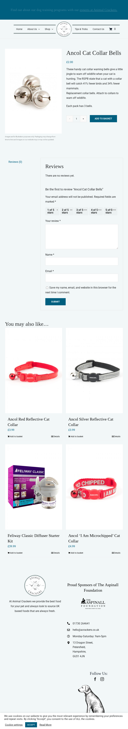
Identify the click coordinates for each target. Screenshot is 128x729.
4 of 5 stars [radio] (94, 211)
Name (49, 254)
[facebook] (95, 679)
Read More (46, 724)
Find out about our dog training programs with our (64, 10)
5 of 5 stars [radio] (109, 211)
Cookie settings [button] (14, 724)
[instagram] (102, 679)
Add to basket (103, 118)
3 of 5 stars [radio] (79, 211)
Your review (53, 220)
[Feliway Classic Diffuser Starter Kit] (33, 487)
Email (49, 271)
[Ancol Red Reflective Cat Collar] (33, 370)
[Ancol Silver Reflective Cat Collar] (94, 370)
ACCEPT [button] (31, 725)
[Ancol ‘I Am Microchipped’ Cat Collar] (94, 487)
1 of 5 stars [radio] (50, 211)
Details (57, 436)
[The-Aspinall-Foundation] (93, 598)
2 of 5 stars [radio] (65, 211)
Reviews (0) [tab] (15, 161)
